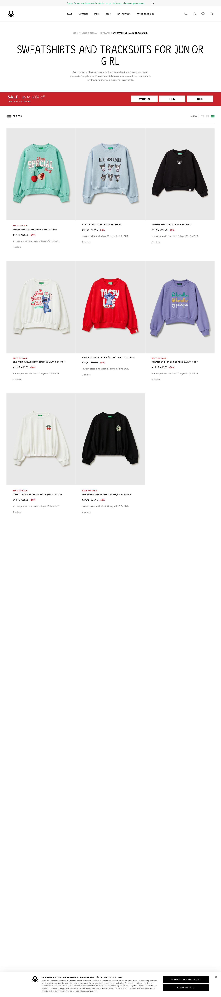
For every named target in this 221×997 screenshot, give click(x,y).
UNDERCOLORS (145, 14)
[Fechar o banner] (216, 977)
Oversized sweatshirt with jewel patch (37, 494)
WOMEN (83, 14)
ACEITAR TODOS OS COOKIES (186, 979)
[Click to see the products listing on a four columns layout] (207, 116)
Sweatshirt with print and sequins (35, 229)
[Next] (153, 3)
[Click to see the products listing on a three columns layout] (213, 116)
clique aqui (92, 991)
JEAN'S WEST (124, 14)
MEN (96, 14)
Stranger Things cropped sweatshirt (175, 362)
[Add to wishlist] (12, 132)
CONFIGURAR (184, 988)
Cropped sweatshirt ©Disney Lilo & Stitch (39, 362)
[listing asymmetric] (202, 116)
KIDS (107, 14)
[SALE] (110, 99)
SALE (69, 14)
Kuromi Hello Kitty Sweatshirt (102, 224)
